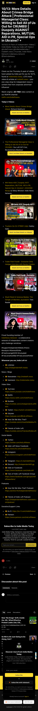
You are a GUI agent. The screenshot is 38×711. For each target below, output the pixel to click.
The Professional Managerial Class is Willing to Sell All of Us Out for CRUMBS (19, 144)
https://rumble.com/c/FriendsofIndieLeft (20, 431)
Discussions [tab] (16, 612)
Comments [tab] (6, 588)
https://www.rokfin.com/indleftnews (19, 398)
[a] (32, 620)
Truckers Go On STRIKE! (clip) (16, 226)
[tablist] (10, 588)
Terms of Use (28, 549)
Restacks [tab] (14, 588)
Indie (7, 60)
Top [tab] (4, 612)
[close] (32, 643)
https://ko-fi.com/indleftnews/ (24, 511)
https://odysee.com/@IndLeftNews (18, 416)
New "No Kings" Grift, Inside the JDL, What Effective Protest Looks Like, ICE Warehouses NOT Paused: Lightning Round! (13, 620)
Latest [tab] (9, 612)
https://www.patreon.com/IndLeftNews (20, 517)
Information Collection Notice (20, 551)
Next (31, 574)
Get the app (29, 702)
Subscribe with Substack (20, 682)
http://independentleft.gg (24, 464)
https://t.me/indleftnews (25, 461)
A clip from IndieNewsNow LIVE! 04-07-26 (14, 626)
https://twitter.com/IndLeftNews (17, 443)
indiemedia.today (15, 77)
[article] (19, 625)
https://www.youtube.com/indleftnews (20, 392)
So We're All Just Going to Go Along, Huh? (13, 638)
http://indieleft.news (25, 377)
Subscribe (27, 3)
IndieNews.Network (9, 338)
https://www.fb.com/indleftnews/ (18, 449)
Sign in (34, 3)
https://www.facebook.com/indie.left (19, 470)
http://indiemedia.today (25, 380)
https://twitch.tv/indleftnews (24, 410)
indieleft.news (22, 79)
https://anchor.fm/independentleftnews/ (20, 491)
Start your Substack (14, 702)
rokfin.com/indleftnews (10, 97)
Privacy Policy (22, 691)
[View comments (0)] (10, 66)
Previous (7, 574)
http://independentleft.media (16, 368)
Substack (9, 707)
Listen (34, 61)
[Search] (34, 612)
